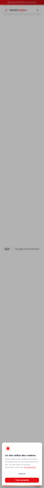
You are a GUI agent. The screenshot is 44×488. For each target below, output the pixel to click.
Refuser (22, 474)
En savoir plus (30, 467)
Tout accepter (22, 480)
